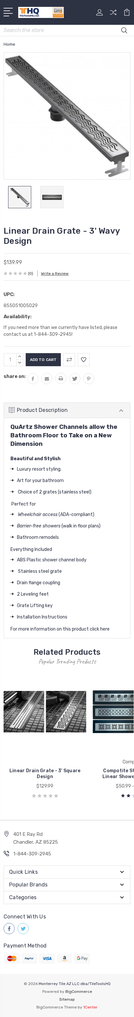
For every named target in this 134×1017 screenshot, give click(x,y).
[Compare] (113, 14)
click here (100, 629)
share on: (15, 376)
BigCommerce (78, 991)
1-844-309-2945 (32, 854)
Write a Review (55, 273)
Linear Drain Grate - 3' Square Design (45, 773)
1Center (90, 1007)
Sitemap (67, 999)
